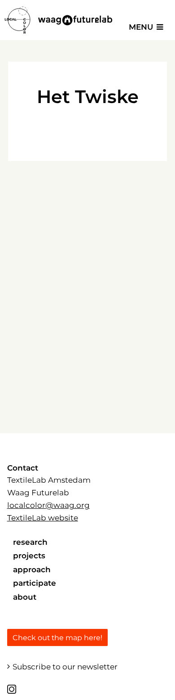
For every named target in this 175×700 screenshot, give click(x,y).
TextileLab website (42, 517)
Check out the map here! (57, 637)
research (30, 542)
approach (32, 569)
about (24, 596)
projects (29, 555)
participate (34, 583)
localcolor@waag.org (48, 505)
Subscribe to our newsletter (65, 666)
